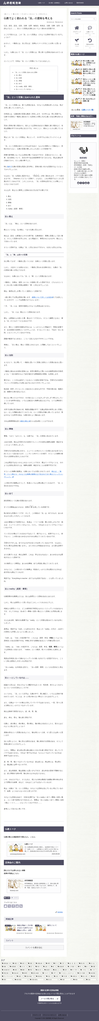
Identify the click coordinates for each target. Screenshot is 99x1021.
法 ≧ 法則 (19, 78)
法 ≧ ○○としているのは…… (25, 89)
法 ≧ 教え (19, 75)
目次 (31, 68)
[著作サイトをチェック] (5, 906)
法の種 (8, 897)
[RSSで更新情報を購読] (21, 906)
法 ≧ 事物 (19, 81)
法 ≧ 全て (19, 83)
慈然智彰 (83, 158)
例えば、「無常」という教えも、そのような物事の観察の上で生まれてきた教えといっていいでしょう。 (33, 474)
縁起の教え (24, 421)
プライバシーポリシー (49, 1015)
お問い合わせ (62, 1015)
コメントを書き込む (34, 947)
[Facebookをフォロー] (13, 906)
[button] (94, 19)
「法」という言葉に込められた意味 (25, 72)
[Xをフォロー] (9, 906)
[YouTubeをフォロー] (17, 906)
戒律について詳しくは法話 (42, 297)
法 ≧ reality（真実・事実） (24, 86)
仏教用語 (15, 897)
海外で (9, 167)
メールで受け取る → (49, 999)
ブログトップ (37, 1015)
